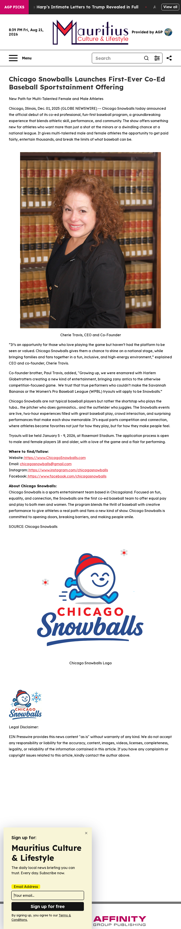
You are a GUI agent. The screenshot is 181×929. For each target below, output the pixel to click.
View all (170, 7)
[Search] (146, 58)
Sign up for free (48, 906)
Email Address (26, 886)
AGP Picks (14, 7)
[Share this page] (169, 58)
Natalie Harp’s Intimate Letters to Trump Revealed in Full (79, 6)
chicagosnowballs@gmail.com (46, 464)
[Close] (86, 833)
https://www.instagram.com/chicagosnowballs (68, 470)
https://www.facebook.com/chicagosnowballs (66, 476)
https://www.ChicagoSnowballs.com (54, 457)
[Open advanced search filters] (157, 58)
